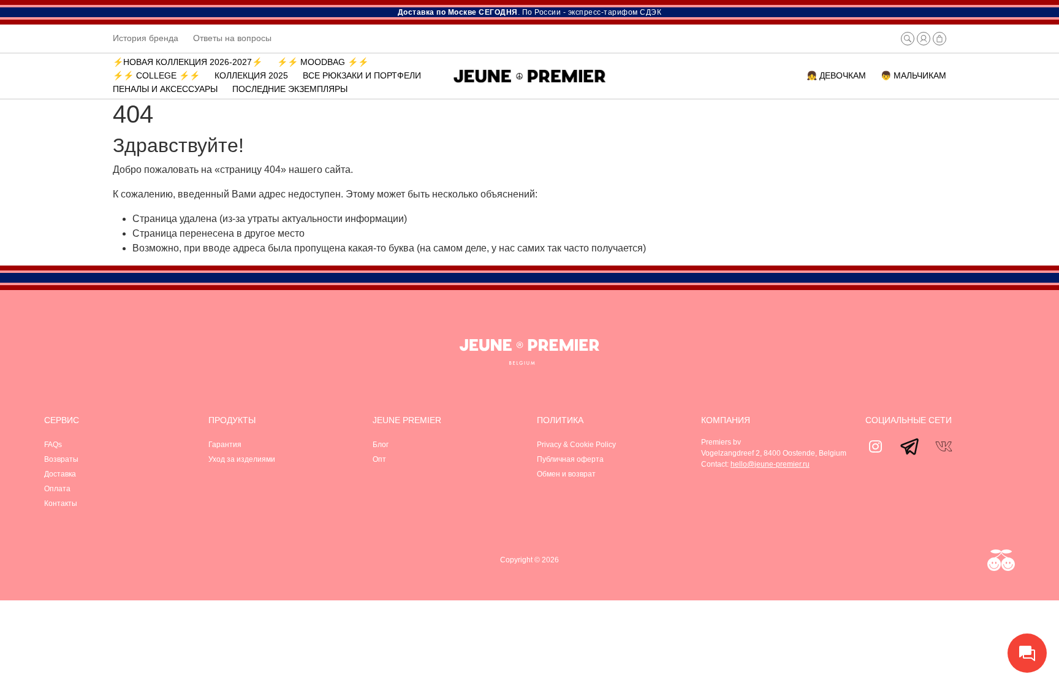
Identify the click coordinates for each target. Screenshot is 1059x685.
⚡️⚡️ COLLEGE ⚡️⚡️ (156, 75)
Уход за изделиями (241, 459)
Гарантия (224, 444)
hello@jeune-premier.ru (770, 464)
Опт (379, 459)
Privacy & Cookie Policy (576, 444)
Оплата (57, 488)
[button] (907, 38)
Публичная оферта (570, 459)
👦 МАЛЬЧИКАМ (913, 75)
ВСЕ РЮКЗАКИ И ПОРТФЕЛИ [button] (362, 75)
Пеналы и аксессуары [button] (165, 89)
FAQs (53, 444)
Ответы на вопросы (232, 38)
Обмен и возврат (566, 474)
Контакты (60, 503)
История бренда (145, 38)
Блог (381, 444)
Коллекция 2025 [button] (251, 75)
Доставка (60, 474)
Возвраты (61, 459)
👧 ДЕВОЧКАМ (836, 75)
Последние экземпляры (289, 89)
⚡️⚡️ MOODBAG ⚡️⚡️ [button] (322, 62)
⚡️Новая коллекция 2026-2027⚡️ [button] (187, 62)
